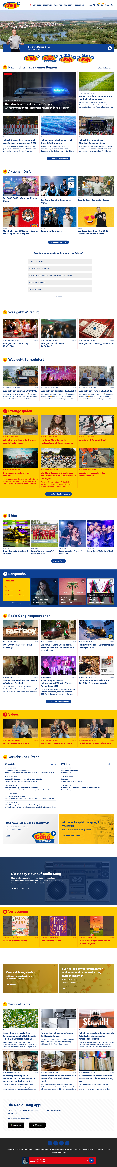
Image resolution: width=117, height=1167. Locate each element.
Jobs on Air (79, 5)
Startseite (30, 5)
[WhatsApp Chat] (110, 48)
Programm (47, 5)
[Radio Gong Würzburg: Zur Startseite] (12, 5)
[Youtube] (61, 1143)
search (112, 5)
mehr (53, 764)
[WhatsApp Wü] (67, 1143)
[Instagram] (55, 1143)
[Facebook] (50, 1143)
